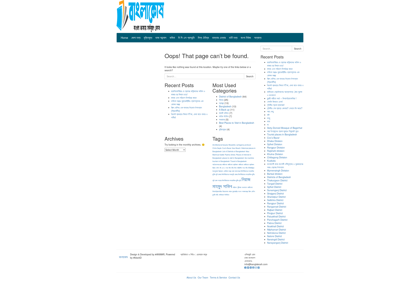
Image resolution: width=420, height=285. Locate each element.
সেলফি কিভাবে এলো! (275, 101)
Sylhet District (274, 187)
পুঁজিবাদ (239, 187)
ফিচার (221, 99)
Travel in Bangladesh (238, 161)
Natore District (274, 236)
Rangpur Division (276, 147)
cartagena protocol (243, 145)
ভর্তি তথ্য (233, 37)
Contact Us (234, 277)
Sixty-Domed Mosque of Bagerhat (284, 127)
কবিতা (172, 37)
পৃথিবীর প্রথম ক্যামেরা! (275, 104)
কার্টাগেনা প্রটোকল (233, 164)
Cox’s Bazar (273, 137)
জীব (246, 168)
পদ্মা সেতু (270, 111)
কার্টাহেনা (241, 164)
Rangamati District (276, 206)
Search (249, 76)
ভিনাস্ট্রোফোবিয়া (217, 191)
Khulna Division (275, 154)
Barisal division (275, 173)
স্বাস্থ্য (221, 103)
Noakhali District (275, 226)
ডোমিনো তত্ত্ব (227, 171)
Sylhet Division (274, 144)
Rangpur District (275, 203)
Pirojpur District (275, 213)
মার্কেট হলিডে (224, 113)
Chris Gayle (216, 148)
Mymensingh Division (278, 170)
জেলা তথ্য (135, 37)
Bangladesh (225, 106)
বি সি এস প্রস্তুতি (186, 37)
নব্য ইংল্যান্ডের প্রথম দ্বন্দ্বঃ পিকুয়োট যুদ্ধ (282, 131)
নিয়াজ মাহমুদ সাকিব (231, 182)
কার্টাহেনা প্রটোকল (249, 164)
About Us (191, 277)
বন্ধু (268, 118)
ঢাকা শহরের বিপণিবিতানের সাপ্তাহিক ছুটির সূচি (228, 180)
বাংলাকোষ (123, 257)
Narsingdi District (276, 239)
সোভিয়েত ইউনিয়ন (224, 194)
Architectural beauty (220, 145)
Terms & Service (218, 277)
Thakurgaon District (277, 180)
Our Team (203, 277)
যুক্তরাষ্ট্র (235, 191)
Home (124, 37)
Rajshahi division (275, 150)
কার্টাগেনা (224, 164)
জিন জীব (231, 168)
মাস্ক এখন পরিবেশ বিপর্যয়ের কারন (184, 97)
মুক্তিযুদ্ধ (148, 37)
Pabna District (274, 223)
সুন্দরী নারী (215, 194)
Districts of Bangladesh (279, 177)
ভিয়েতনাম (225, 191)
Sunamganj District (277, 190)
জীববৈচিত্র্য (251, 168)
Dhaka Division (275, 141)
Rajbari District (274, 209)
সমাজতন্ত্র (245, 191)
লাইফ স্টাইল (223, 116)
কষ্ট (268, 114)
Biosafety (232, 145)
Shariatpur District (276, 196)
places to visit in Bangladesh (233, 158)
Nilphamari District (276, 229)
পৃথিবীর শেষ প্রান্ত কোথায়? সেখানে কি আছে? (284, 108)
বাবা (268, 121)
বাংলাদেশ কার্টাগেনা (247, 187)
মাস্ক (230, 191)
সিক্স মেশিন (252, 191)
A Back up (224, 109)
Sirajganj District (275, 193)
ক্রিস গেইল (215, 168)
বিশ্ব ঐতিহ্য (203, 37)
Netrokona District (276, 232)
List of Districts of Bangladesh (233, 151)
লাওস (240, 191)
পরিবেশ (235, 187)
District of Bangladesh (230, 96)
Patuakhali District (276, 216)
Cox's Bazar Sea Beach (231, 148)
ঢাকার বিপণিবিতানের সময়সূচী (226, 174)
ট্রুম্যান (221, 171)
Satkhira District (275, 200)
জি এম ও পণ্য (224, 168)
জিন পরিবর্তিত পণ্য (239, 168)
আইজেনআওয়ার (217, 164)
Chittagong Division (277, 157)
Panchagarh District (277, 219)
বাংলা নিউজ (246, 37)
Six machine (249, 158)
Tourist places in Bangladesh (282, 134)
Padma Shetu (230, 154)
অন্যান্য (257, 37)
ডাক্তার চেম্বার (219, 37)
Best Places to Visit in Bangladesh (236, 122)
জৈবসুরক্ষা (215, 171)
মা (268, 124)
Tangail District (274, 183)
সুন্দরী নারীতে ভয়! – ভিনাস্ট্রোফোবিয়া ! (281, 98)
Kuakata (271, 160)
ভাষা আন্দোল (160, 37)
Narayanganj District (277, 242)
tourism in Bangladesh (221, 161)
